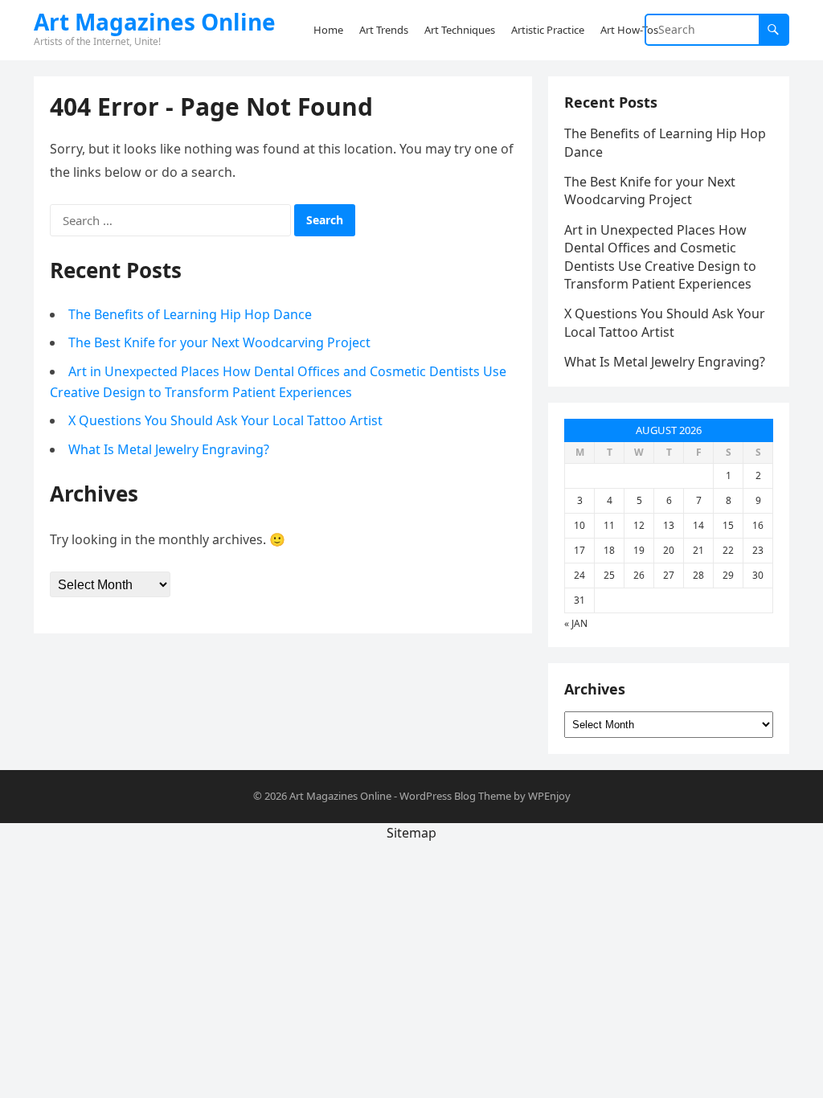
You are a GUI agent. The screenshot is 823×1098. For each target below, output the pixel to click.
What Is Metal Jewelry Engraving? (168, 449)
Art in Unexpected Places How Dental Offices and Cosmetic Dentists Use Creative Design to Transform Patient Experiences (660, 257)
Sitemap (411, 833)
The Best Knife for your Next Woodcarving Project (219, 342)
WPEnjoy (549, 796)
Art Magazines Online (155, 21)
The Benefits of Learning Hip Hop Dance (190, 314)
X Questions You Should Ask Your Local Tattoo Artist (225, 420)
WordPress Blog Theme (455, 796)
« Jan (576, 623)
